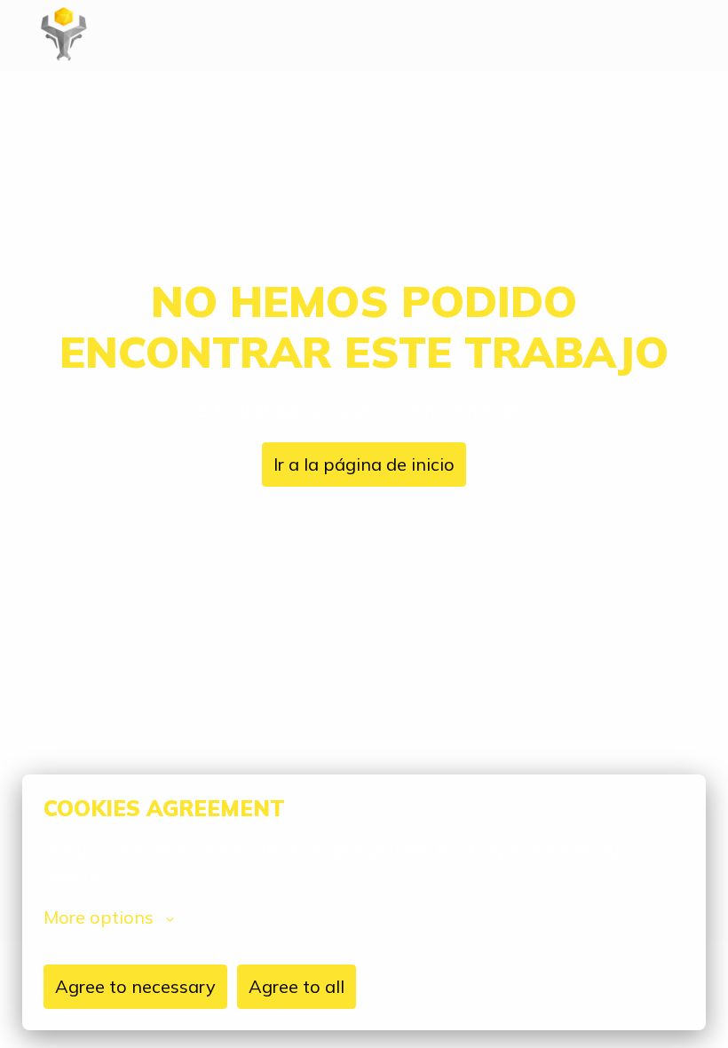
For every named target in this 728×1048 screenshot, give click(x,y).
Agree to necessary (135, 986)
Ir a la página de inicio (364, 464)
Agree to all (296, 986)
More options (99, 917)
